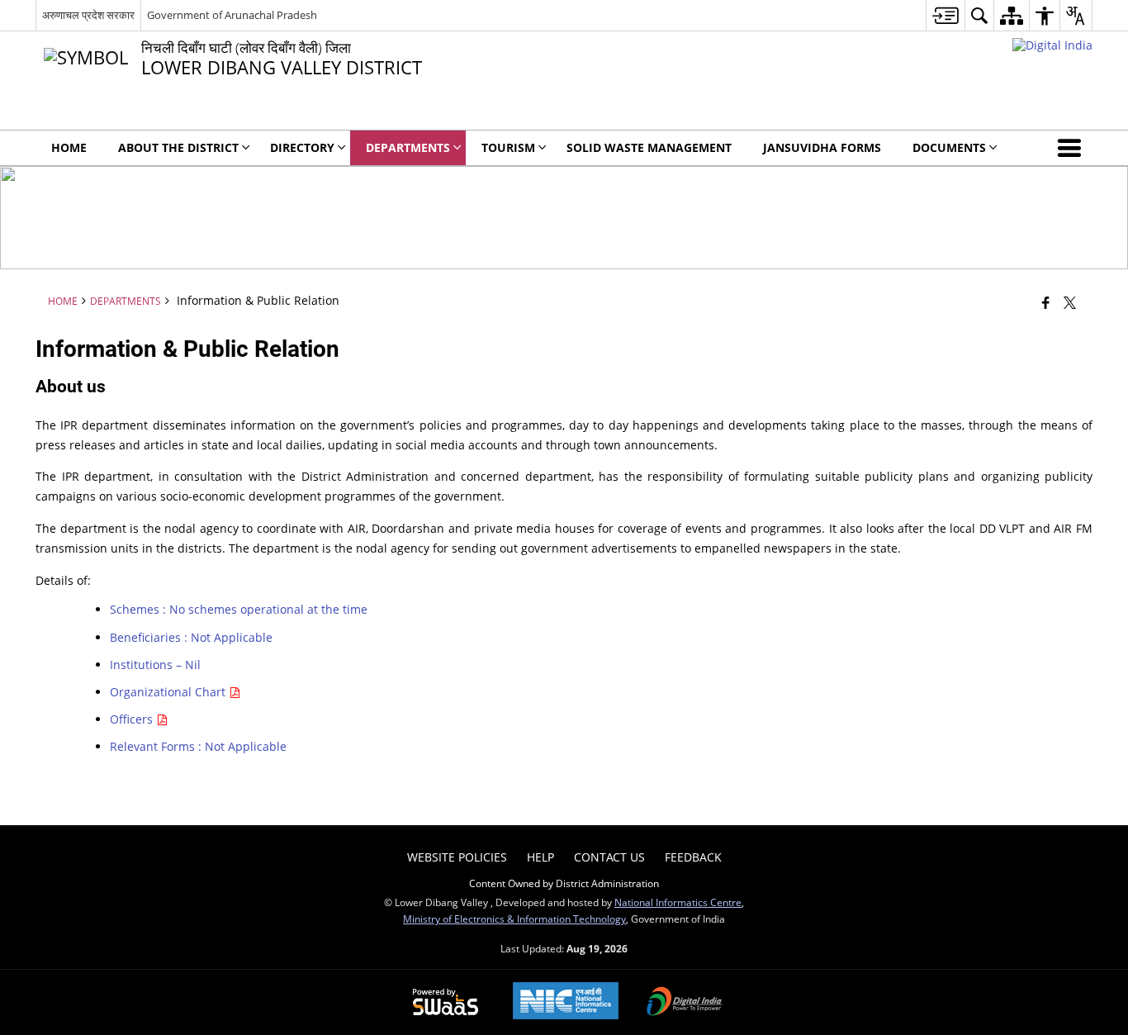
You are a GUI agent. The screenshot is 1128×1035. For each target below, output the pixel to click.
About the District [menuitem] (178, 147)
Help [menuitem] (540, 857)
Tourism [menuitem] (508, 147)
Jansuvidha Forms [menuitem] (822, 147)
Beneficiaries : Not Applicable (191, 637)
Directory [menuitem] (302, 147)
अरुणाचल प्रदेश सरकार (88, 14)
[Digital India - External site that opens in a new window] (1052, 45)
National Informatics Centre (678, 902)
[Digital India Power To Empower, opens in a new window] (684, 1003)
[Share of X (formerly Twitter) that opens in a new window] (1069, 302)
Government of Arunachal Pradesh (232, 14)
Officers (133, 719)
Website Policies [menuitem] (457, 857)
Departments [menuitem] (408, 147)
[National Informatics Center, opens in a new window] (565, 1002)
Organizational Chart (169, 692)
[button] (1072, 148)
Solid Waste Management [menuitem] (649, 147)
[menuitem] (945, 15)
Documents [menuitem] (949, 147)
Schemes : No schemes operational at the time (238, 609)
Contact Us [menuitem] (609, 857)
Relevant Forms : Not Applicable (198, 746)
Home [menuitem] (69, 147)
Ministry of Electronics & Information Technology (514, 918)
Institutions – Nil (155, 664)
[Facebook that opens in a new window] (1046, 302)
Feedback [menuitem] (693, 857)
